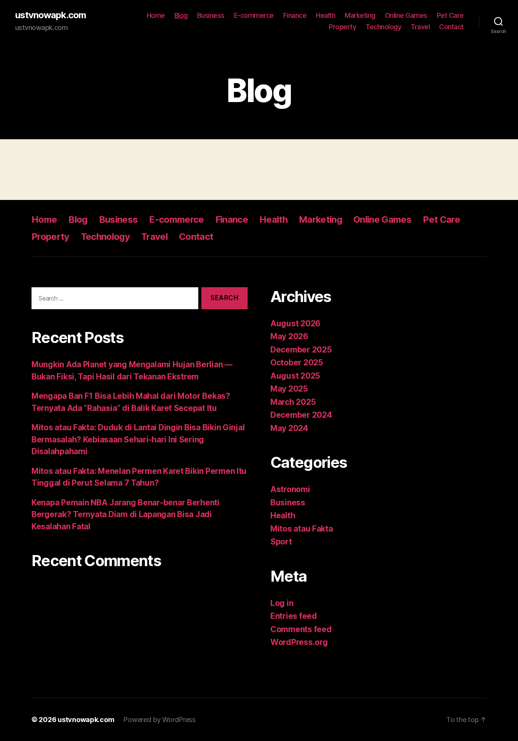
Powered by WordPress (159, 720)
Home (156, 15)
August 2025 (295, 376)
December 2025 (301, 349)
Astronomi (290, 489)
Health (325, 15)
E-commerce (254, 15)
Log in (281, 603)
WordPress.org (299, 642)
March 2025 (293, 402)
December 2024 (301, 415)
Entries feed (293, 616)
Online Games (406, 15)
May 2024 (289, 428)
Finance (295, 15)
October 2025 (296, 362)
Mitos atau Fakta (301, 528)
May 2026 (289, 336)
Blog (181, 15)
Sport (281, 541)
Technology (383, 27)
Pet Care (450, 15)
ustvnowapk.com (50, 15)
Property (342, 27)
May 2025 (289, 388)
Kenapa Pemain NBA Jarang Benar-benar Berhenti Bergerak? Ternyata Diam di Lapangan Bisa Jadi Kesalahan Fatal (125, 514)
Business (210, 15)
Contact (451, 27)
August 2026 (295, 323)
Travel (420, 27)
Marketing (360, 15)
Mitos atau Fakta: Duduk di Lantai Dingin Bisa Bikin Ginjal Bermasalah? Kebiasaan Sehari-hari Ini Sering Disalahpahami (138, 439)
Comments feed (301, 629)
